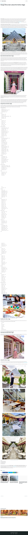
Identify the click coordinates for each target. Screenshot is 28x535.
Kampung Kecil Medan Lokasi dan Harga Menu (8, 517)
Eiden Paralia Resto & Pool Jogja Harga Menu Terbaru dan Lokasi (23, 482)
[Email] (16, 472)
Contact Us (16, 533)
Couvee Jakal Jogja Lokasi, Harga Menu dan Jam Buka (14, 482)
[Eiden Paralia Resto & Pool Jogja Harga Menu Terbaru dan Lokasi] (23, 478)
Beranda (2, 3)
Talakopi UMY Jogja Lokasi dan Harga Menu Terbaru (5, 482)
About (13, 533)
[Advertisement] (14, 12)
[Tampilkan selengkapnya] (18, 472)
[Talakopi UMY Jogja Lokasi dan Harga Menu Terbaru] (5, 478)
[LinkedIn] (15, 472)
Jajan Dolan (16, 532)
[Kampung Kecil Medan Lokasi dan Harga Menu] (14, 513)
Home (11, 533)
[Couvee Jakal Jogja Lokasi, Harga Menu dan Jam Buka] (14, 478)
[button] (1, 1)
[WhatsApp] (13, 472)
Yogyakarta (4, 3)
